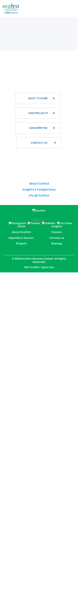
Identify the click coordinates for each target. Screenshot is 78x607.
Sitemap (57, 248)
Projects (21, 248)
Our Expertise (38, 128)
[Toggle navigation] (71, 8)
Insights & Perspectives (39, 189)
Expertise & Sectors (21, 242)
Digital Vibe (47, 271)
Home (21, 230)
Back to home (38, 98)
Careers (56, 236)
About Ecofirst (39, 183)
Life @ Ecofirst (39, 195)
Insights (56, 230)
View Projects (38, 113)
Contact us (39, 143)
